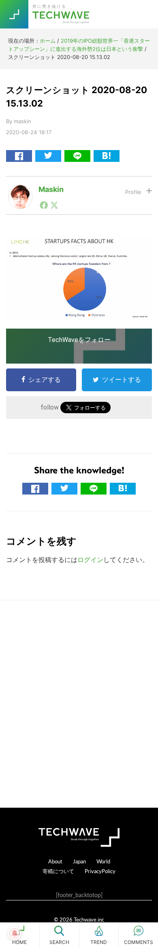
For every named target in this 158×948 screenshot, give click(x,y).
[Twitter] (54, 205)
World (103, 861)
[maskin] (20, 191)
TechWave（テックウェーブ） (62, 14)
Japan (79, 861)
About (55, 861)
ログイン (90, 560)
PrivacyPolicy (100, 871)
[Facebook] (44, 205)
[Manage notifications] (14, 933)
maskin (51, 189)
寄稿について (58, 871)
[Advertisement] (79, 704)
